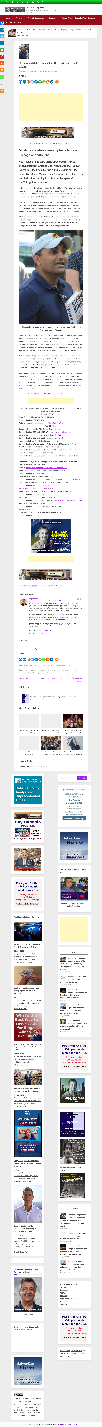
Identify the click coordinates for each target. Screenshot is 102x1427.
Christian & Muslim (39, 665)
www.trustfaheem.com (64, 438)
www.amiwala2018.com (63, 432)
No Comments (53, 71)
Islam (73, 670)
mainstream (57, 665)
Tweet (37, 90)
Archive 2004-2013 (13, 22)
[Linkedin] (36, 81)
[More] (57, 81)
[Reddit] (48, 81)
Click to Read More (21, 1252)
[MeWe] (24, 81)
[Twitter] (32, 81)
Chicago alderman (44, 670)
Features (19, 18)
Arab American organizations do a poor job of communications (53, 697)
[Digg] (51, 81)
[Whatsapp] (44, 81)
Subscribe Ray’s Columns (85, 18)
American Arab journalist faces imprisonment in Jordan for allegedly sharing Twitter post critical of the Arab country (56, 31)
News (64, 665)
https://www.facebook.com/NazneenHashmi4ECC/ (46, 468)
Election (49, 665)
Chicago (34, 670)
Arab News (62, 617)
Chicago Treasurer (57, 670)
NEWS (74, 952)
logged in (32, 766)
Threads (63, 1304)
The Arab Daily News (35, 7)
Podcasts (52, 18)
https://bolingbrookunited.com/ (66, 450)
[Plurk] (28, 81)
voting (48, 673)
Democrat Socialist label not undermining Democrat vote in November (73, 979)
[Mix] (2, 69)
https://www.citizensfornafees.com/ (67, 500)
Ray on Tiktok (67, 18)
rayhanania (40, 71)
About (7, 18)
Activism (33, 700)
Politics (69, 665)
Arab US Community (36, 18)
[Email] (40, 81)
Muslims (35, 673)
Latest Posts (29, 594)
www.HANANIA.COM (60, 614)
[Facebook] (20, 81)
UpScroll (63, 1301)
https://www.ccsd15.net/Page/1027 (68, 480)
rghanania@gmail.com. (48, 630)
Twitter (44, 634)
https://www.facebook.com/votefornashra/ (36, 488)
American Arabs (23, 35)
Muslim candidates (25, 673)
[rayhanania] (24, 605)
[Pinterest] (2, 55)
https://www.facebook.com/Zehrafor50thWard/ (45, 423)
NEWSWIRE (74, 1209)
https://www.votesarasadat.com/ (32, 509)
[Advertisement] (51, 107)
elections (68, 670)
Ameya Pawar (25, 670)
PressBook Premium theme (68, 1424)
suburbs (42, 673)
